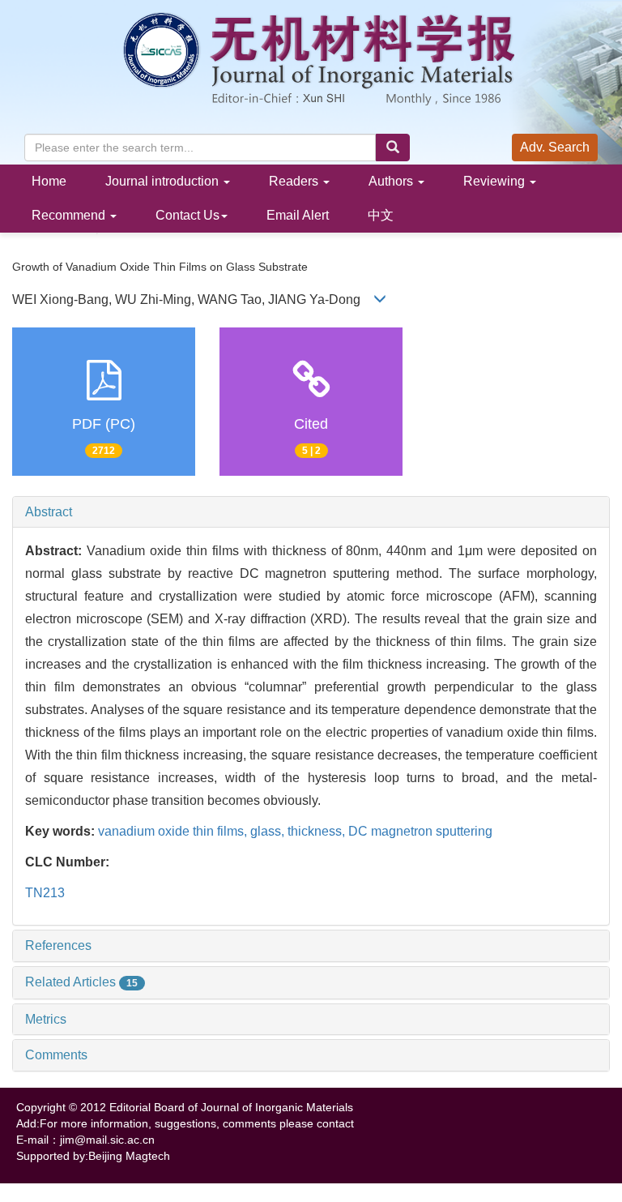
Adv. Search (555, 147)
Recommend (70, 215)
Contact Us (187, 215)
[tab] (311, 512)
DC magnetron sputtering (420, 831)
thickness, (318, 831)
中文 (381, 215)
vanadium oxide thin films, (174, 831)
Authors (392, 181)
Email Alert (297, 215)
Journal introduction (163, 181)
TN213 (45, 893)
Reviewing (495, 181)
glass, (269, 831)
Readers (295, 181)
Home (49, 181)
